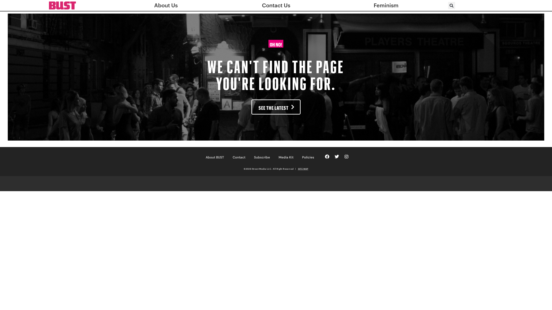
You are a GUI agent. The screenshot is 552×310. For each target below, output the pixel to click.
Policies (308, 157)
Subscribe (262, 157)
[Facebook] (327, 156)
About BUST (215, 157)
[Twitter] (336, 156)
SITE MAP (303, 168)
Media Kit (286, 157)
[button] (451, 5)
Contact (239, 157)
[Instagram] (346, 156)
